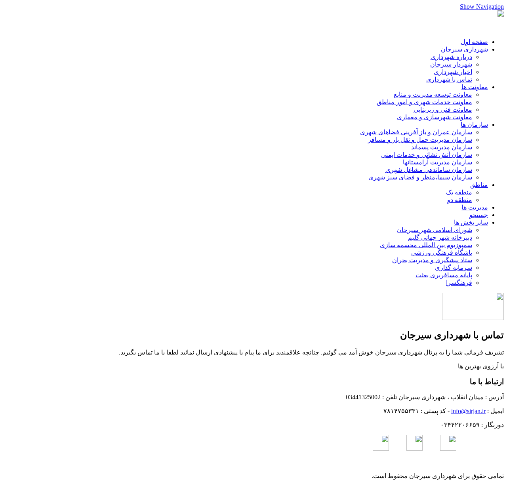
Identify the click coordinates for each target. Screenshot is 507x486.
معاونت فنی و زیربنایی (443, 109)
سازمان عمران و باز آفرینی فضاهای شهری (416, 132)
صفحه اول (474, 41)
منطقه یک (459, 192)
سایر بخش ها (471, 222)
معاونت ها (474, 87)
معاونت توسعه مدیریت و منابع (433, 94)
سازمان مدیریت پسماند (441, 147)
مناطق (479, 184)
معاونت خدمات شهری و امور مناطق (424, 102)
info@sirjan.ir (468, 411)
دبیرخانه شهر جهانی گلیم (440, 237)
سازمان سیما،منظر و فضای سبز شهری (420, 177)
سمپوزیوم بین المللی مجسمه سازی (426, 245)
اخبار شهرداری (453, 72)
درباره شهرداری (451, 56)
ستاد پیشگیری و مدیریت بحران (432, 260)
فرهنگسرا (459, 282)
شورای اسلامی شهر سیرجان (434, 230)
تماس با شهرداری (449, 79)
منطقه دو (459, 199)
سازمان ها (474, 124)
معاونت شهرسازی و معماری (434, 117)
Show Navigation (482, 6)
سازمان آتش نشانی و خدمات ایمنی (426, 154)
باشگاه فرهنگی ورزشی (441, 252)
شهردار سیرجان (451, 64)
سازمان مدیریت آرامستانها (437, 162)
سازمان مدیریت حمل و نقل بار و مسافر (420, 139)
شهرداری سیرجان (464, 49)
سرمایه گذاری (453, 267)
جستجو (478, 215)
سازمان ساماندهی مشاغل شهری (428, 169)
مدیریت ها (474, 207)
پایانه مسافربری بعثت (444, 275)
